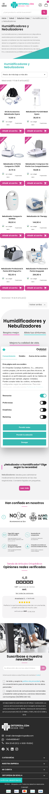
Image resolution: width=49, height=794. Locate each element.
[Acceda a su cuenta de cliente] (40, 5)
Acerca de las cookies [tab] (37, 356)
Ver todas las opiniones (24, 593)
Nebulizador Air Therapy (37, 216)
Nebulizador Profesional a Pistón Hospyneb (37, 270)
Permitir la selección (24, 435)
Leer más (24, 488)
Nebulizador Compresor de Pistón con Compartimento (37, 165)
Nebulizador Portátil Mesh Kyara (37, 113)
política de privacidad (31, 681)
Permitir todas (24, 427)
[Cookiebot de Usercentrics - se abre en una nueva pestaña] (36, 349)
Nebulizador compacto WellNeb (12, 217)
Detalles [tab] (22, 356)
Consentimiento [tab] (9, 356)
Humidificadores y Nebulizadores (17, 65)
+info (38, 675)
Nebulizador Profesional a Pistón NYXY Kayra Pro (12, 270)
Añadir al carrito (12, 131)
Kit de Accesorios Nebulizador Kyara (12, 113)
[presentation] (4, 517)
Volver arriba (37, 304)
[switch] (43, 403)
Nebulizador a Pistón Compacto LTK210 (12, 165)
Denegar (24, 442)
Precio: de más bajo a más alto (24, 74)
